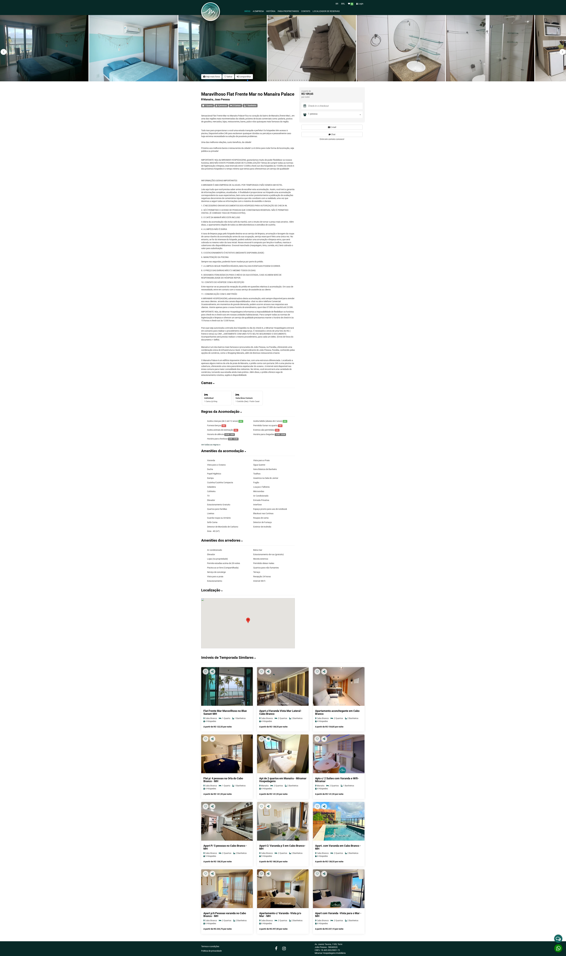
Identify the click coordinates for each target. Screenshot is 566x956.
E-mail (333, 127)
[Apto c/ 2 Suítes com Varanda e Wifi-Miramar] (339, 754)
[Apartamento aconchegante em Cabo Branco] (339, 686)
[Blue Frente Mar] (227, 686)
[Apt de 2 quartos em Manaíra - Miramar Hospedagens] (283, 754)
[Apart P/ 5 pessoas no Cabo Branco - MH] (227, 821)
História (270, 11)
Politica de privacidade (211, 951)
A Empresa (258, 11)
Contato (305, 11)
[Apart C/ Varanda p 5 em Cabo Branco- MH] (283, 821)
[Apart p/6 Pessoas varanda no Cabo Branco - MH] (227, 888)
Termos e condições (210, 946)
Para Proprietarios (288, 11)
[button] (562, 52)
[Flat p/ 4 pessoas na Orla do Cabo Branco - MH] (227, 754)
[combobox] (335, 114)
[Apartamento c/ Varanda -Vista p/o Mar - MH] (283, 888)
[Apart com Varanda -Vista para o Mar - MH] (339, 888)
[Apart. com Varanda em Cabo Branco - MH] (339, 821)
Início (247, 11)
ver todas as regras (210, 444)
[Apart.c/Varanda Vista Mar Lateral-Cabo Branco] (283, 686)
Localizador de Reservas (326, 11)
